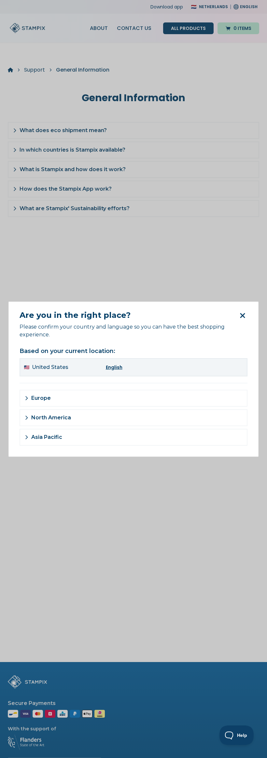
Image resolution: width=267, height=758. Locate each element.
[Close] (242, 315)
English (114, 367)
